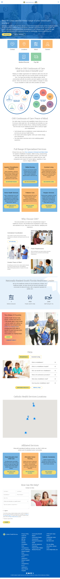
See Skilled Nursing (30, 181)
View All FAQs (36, 387)
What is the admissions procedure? (41, 374)
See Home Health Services (11, 206)
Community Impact (11, 340)
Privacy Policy (25, 533)
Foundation (24, 544)
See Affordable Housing (30, 472)
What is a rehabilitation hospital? (40, 366)
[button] (28, 416)
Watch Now (7, 34)
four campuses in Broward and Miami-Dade (36, 152)
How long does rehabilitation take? (41, 383)
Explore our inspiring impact (12, 326)
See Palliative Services (30, 206)
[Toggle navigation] (2, 2)
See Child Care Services (11, 472)
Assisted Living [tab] (35, 357)
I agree (6, 510)
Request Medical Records (13, 516)
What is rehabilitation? (37, 362)
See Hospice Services (49, 206)
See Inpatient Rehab (11, 181)
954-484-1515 (50, 540)
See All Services (18, 34)
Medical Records (36, 549)
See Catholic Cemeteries (48, 472)
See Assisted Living (49, 181)
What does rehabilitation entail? (40, 379)
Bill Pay (23, 539)
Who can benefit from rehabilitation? (41, 370)
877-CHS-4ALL (12, 241)
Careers (24, 542)
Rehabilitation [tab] (24, 357)
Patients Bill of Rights (37, 548)
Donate (8, 336)
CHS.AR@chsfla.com (52, 549)
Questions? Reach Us (23, 387)
